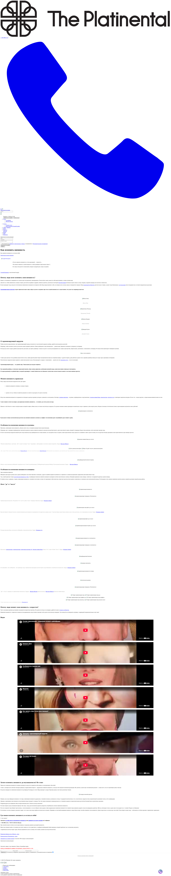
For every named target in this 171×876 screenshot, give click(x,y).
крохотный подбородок (89, 285)
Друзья (4, 867)
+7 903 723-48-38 (10, 844)
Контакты (5, 869)
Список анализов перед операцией (85, 855)
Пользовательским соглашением (40, 243)
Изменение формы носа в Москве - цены (10, 834)
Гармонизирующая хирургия (8, 289)
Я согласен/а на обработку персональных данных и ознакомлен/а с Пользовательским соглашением (29, 852)
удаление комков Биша (95, 397)
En (1, 209)
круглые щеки (122, 285)
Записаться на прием (5, 210)
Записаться (3, 852)
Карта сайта (6, 870)
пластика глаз (111, 397)
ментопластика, (17, 549)
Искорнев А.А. (39, 530)
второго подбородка (64, 610)
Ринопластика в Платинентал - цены (9, 836)
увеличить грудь (64, 360)
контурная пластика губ (26, 549)
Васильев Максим (64, 443)
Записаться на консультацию (7, 255)
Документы (5, 866)
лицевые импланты (63, 397)
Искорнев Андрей (48, 500)
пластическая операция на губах (21, 476)
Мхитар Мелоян (24, 450)
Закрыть (2, 246)
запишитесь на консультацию (35, 820)
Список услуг (16, 217)
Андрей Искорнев (5, 272)
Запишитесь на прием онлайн (7, 838)
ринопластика (104, 397)
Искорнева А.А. (25, 602)
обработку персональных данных (17, 243)
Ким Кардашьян (62, 282)
